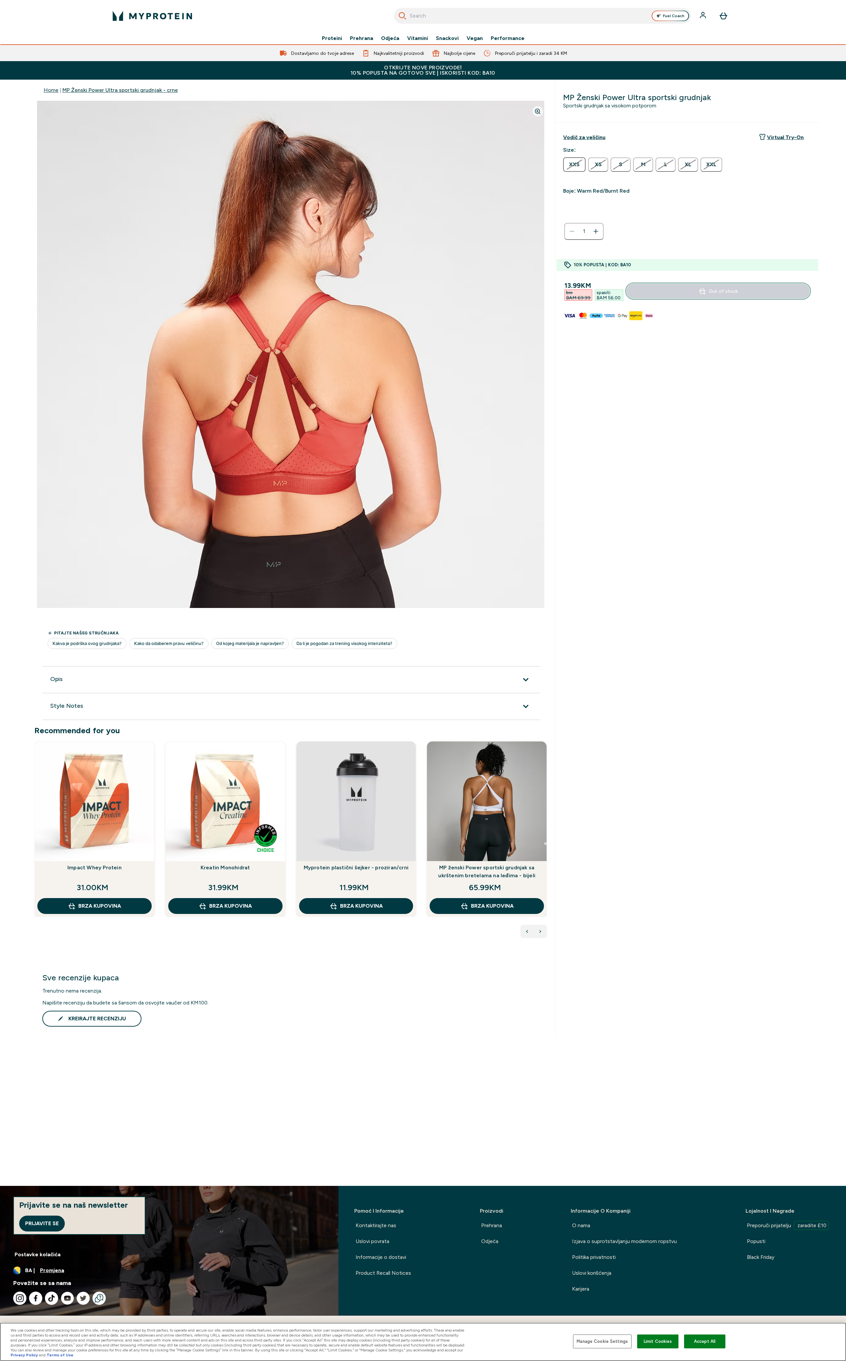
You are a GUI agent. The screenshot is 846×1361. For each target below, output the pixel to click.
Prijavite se (42, 1223)
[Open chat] (99, 1298)
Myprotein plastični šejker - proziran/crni (356, 867)
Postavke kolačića (37, 1254)
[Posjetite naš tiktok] (51, 1298)
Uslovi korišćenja (591, 1273)
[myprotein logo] (152, 16)
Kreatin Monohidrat (225, 867)
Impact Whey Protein (94, 867)
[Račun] (703, 15)
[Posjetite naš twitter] (83, 1298)
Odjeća (390, 38)
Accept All (704, 1341)
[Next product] (540, 931)
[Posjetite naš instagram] (19, 1298)
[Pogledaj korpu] (723, 16)
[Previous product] (527, 931)
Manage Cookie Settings (602, 1341)
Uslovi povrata (372, 1241)
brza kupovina (99, 906)
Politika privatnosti (594, 1257)
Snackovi (447, 38)
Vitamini (417, 38)
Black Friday (760, 1257)
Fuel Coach (673, 16)
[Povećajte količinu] (596, 231)
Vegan (475, 38)
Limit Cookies (658, 1341)
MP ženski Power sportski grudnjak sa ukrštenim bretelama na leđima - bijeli (486, 871)
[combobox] (542, 16)
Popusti (756, 1241)
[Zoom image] (537, 111)
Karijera (580, 1289)
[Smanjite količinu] (572, 231)
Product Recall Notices (383, 1273)
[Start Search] (402, 16)
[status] (584, 231)
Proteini (332, 38)
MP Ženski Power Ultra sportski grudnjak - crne (120, 90)
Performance (507, 38)
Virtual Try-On (785, 137)
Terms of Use (60, 1355)
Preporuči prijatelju (787, 1225)
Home (51, 90)
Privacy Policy (24, 1355)
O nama (581, 1225)
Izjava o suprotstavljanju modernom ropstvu (624, 1241)
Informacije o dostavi (381, 1257)
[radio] (574, 164)
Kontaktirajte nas (376, 1225)
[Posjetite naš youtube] (67, 1298)
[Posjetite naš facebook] (35, 1298)
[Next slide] (545, 843)
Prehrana (361, 38)
